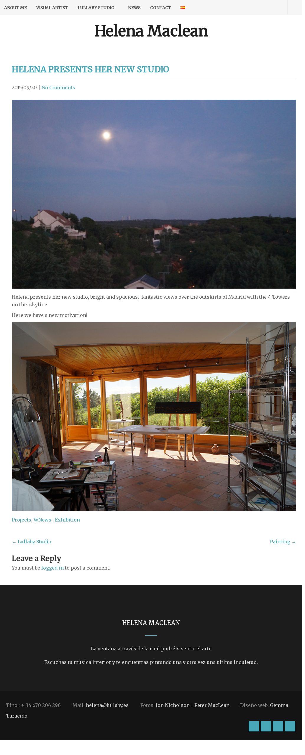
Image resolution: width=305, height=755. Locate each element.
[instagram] (249, 7)
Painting (283, 542)
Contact (160, 7)
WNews (42, 520)
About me (15, 7)
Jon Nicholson (173, 705)
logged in (52, 568)
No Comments (58, 88)
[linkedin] (280, 7)
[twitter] (270, 7)
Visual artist (52, 7)
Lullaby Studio (96, 7)
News (134, 7)
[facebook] (259, 7)
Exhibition (67, 520)
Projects (21, 520)
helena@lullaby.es (107, 705)
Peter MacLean (211, 705)
